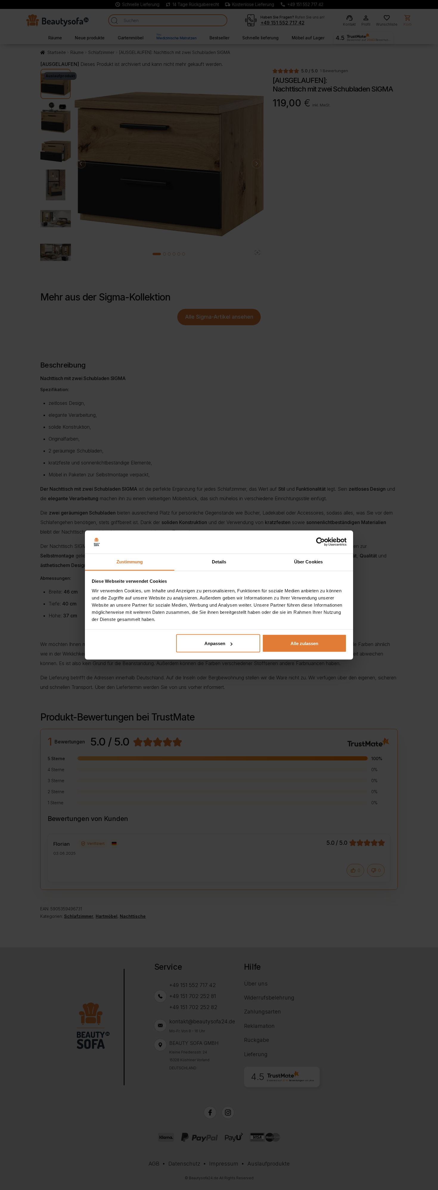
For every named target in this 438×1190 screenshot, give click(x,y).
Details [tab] (219, 561)
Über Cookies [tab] (308, 561)
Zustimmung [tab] (130, 561)
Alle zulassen (304, 643)
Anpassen (214, 643)
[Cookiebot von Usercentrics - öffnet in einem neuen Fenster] (320, 541)
